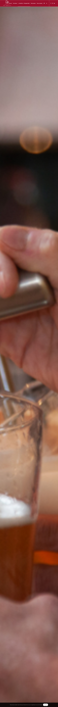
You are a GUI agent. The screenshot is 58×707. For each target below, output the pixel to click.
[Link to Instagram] (52, 3)
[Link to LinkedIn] (54, 3)
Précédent (2, 356)
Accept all (45, 704)
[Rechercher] (46, 3)
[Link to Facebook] (51, 3)
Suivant (55, 356)
